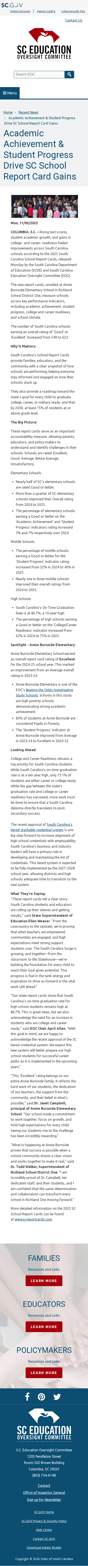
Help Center (44, 1530)
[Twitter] (58, 1399)
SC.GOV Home (44, 1512)
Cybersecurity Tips (73, 11)
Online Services (20, 11)
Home (8, 112)
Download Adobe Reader (44, 1547)
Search (69, 74)
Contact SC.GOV (44, 1539)
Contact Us (73, 20)
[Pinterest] (42, 1399)
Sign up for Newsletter (44, 1500)
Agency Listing (46, 11)
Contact (44, 1485)
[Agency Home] (44, 46)
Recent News (28, 112)
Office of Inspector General (44, 1493)
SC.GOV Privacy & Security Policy (44, 1521)
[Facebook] (28, 1399)
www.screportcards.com (33, 1219)
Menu (12, 93)
